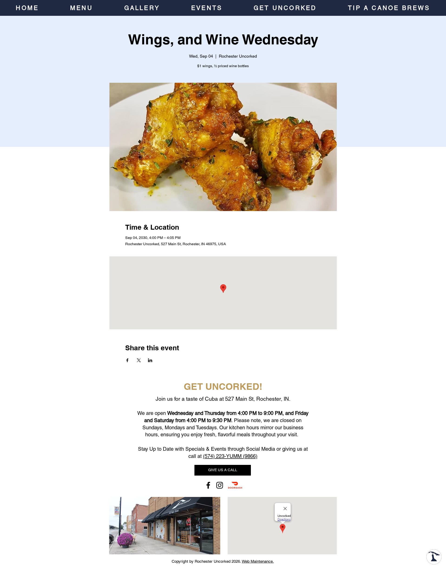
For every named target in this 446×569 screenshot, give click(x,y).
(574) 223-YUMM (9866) (230, 456)
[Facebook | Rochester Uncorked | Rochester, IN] (208, 485)
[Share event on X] (139, 360)
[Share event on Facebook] (127, 360)
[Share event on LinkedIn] (150, 360)
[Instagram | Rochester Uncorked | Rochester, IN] (219, 485)
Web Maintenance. (258, 561)
